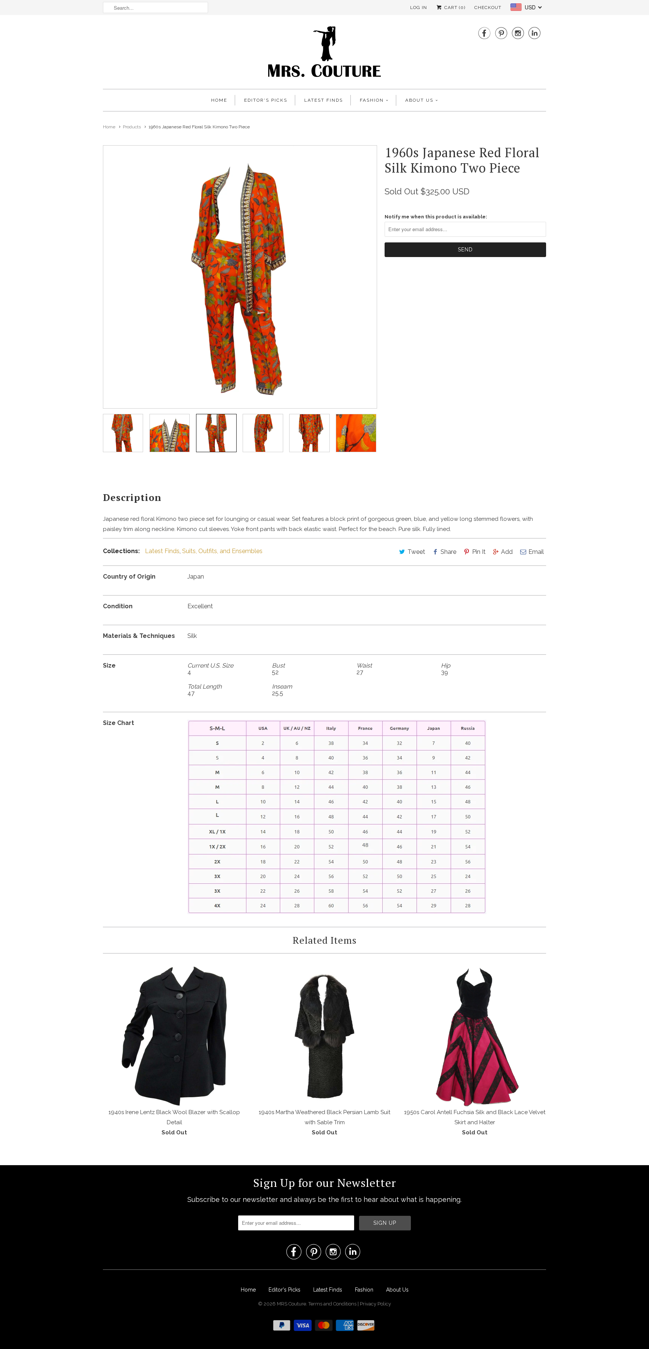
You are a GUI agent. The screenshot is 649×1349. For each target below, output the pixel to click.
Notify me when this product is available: (436, 217)
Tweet (416, 551)
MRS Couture (291, 1304)
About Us (419, 100)
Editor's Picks (265, 100)
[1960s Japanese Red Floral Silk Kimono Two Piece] (240, 277)
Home (219, 100)
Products (132, 126)
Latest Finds (323, 100)
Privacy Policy (375, 1304)
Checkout (487, 7)
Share (448, 551)
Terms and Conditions (333, 1304)
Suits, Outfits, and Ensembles (222, 551)
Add (507, 551)
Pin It (479, 551)
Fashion (372, 100)
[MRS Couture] (324, 53)
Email (536, 551)
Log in (418, 7)
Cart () (454, 7)
